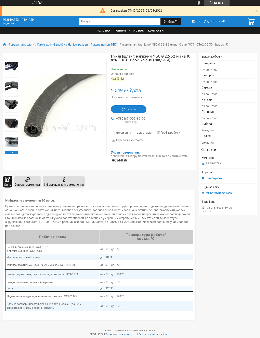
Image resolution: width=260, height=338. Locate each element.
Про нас (138, 30)
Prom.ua (150, 330)
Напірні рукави (78, 44)
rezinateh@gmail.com (219, 192)
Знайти (169, 21)
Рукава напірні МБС (104, 44)
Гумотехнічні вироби (51, 44)
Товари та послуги (21, 44)
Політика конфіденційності (154, 334)
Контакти (156, 30)
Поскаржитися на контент (121, 334)
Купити (131, 109)
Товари (120, 30)
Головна (103, 30)
